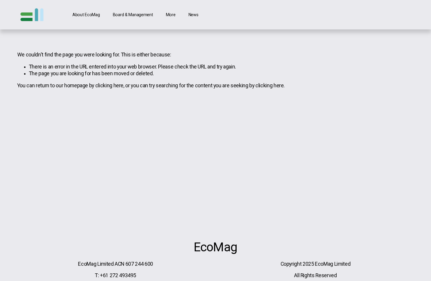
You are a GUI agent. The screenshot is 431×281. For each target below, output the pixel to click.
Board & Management (133, 14)
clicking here (109, 85)
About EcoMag (86, 14)
